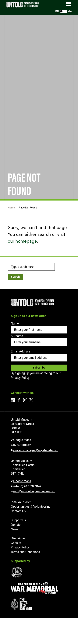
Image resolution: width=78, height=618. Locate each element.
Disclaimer (18, 538)
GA (70, 11)
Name (15, 323)
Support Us (18, 520)
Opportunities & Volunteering (31, 506)
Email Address (20, 351)
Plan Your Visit (20, 502)
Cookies (16, 543)
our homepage (22, 241)
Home (11, 208)
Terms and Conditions (25, 552)
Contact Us (18, 511)
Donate (15, 525)
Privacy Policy (20, 377)
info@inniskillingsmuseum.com (34, 491)
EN (57, 11)
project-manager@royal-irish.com (35, 450)
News (14, 529)
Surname (17, 336)
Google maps (22, 440)
